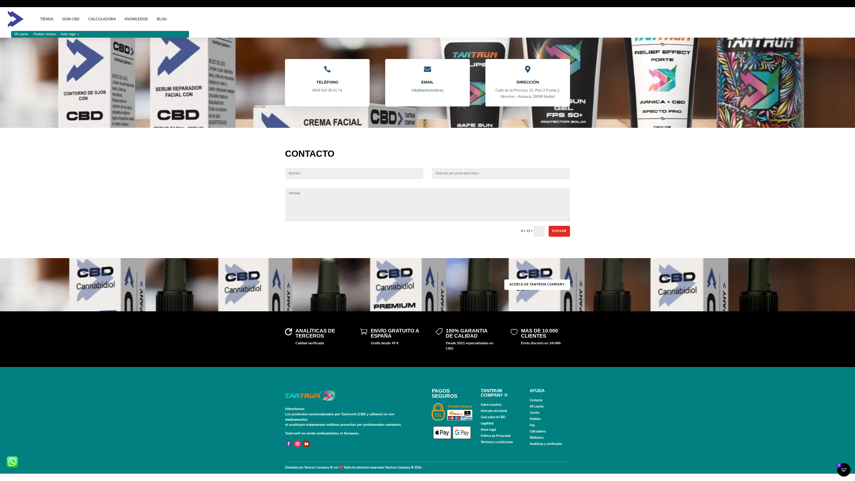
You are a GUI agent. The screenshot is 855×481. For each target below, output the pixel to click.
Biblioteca (537, 437)
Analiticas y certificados (546, 444)
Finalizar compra (44, 34)
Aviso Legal (68, 34)
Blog (162, 19)
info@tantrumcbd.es (427, 90)
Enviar (559, 231)
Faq (532, 425)
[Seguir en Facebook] (288, 443)
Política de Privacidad (496, 436)
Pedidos (535, 419)
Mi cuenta (21, 34)
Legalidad (487, 423)
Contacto (536, 400)
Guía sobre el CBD (493, 417)
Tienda (46, 19)
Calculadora (102, 19)
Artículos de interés (494, 411)
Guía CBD (70, 19)
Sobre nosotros (491, 404)
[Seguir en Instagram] (297, 443)
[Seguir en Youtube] (306, 443)
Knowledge (136, 19)
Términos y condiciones (497, 442)
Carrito (534, 412)
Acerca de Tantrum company (537, 284)
